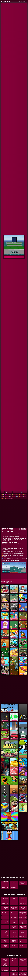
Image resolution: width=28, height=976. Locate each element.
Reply (7, 582)
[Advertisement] (14, 513)
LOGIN (20, 1)
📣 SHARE (15, 492)
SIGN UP (25, 1)
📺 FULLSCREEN (23, 492)
